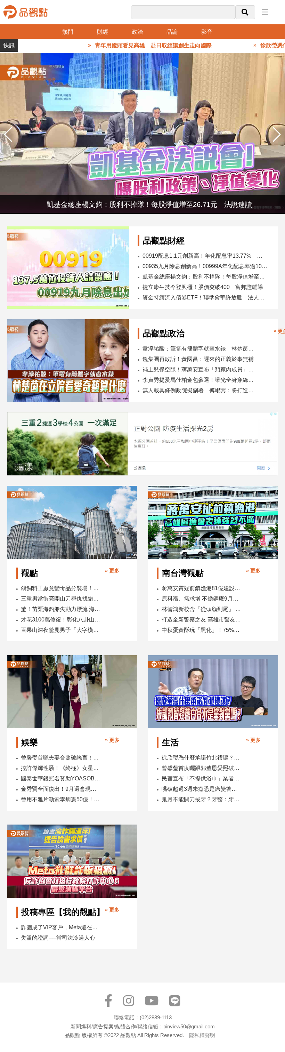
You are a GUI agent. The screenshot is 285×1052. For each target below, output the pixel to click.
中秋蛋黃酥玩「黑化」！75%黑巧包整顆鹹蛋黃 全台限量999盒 (202, 630)
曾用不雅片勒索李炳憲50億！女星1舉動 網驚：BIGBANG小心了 (61, 799)
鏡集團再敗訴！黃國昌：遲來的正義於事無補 (198, 359)
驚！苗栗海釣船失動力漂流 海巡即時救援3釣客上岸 (61, 609)
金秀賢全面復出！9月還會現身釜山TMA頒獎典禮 (61, 789)
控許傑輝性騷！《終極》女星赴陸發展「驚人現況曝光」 (61, 768)
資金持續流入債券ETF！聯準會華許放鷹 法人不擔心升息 (205, 297)
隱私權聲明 (202, 1035)
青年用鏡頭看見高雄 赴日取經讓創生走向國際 (134, 45)
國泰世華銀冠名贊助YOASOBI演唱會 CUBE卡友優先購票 (61, 778)
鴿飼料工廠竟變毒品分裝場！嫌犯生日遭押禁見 (61, 588)
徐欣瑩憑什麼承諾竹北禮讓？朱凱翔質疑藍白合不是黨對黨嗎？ (202, 757)
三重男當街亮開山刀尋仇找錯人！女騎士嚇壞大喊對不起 (61, 598)
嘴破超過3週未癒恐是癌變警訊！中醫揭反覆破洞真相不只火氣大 (202, 789)
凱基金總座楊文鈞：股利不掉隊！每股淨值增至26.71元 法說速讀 (205, 276)
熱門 (67, 32)
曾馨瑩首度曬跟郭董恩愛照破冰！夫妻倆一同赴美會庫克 (202, 768)
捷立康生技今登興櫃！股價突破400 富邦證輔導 (202, 287)
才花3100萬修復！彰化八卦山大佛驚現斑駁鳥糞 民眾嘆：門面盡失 (61, 619)
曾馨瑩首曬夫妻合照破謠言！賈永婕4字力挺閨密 (61, 757)
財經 (102, 32)
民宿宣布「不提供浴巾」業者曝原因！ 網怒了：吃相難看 (202, 778)
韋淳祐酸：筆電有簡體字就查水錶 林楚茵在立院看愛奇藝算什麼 (200, 348)
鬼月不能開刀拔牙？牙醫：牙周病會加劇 (202, 799)
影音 (206, 32)
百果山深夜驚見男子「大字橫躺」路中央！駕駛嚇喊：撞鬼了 (61, 630)
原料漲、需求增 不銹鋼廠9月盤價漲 (202, 598)
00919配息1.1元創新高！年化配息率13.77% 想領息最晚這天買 (205, 255)
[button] (277, 134)
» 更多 (112, 570)
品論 (172, 32)
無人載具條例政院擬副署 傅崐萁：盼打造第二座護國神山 (200, 390)
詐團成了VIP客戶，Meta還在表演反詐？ (61, 927)
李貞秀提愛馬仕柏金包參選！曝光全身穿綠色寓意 (200, 380)
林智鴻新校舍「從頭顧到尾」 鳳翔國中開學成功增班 (202, 609)
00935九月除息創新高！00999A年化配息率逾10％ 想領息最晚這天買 (205, 266)
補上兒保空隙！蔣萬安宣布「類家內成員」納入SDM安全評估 (200, 369)
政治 (137, 32)
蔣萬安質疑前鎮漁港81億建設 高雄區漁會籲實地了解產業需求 (202, 588)
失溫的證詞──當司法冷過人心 (58, 937)
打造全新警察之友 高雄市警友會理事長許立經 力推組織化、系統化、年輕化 (202, 619)
